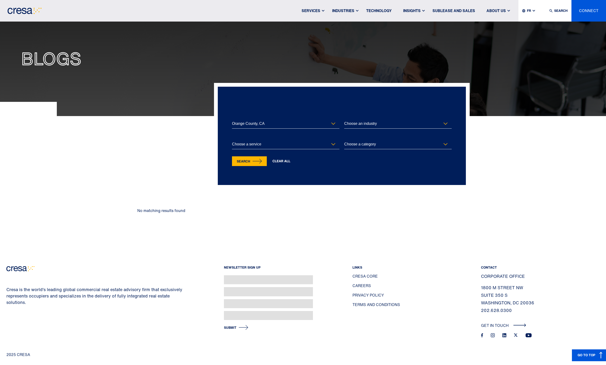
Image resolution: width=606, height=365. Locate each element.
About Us (496, 11)
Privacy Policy (368, 295)
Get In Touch (495, 325)
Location (238, 116)
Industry (349, 116)
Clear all (281, 161)
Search (243, 161)
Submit (230, 328)
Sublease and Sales (453, 11)
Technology (379, 11)
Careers (361, 285)
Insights (412, 11)
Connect (588, 11)
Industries (343, 11)
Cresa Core (365, 276)
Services (311, 11)
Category (350, 137)
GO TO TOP (586, 354)
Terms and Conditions (376, 304)
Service (237, 137)
